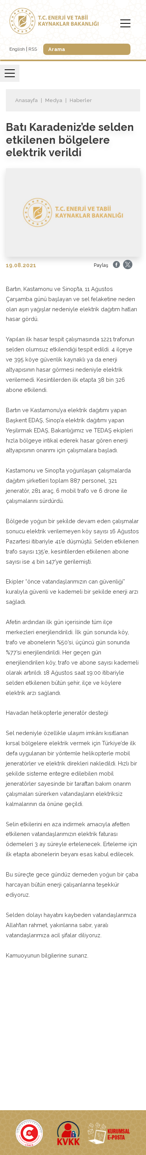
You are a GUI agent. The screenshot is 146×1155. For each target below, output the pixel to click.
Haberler (81, 100)
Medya (53, 100)
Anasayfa (26, 100)
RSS (32, 49)
